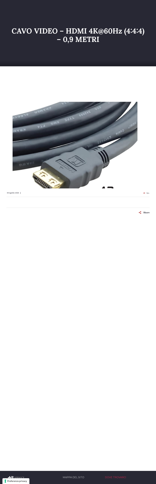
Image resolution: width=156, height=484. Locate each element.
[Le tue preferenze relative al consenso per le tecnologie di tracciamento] (15, 481)
